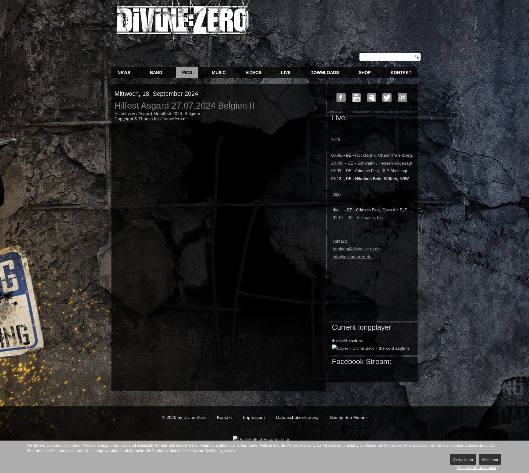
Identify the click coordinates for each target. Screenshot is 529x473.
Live (286, 72)
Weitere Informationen (476, 467)
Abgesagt (371, 163)
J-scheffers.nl (173, 118)
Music (219, 72)
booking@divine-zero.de (356, 248)
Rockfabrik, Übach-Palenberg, (384, 155)
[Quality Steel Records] (262, 439)
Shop (365, 72)
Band (156, 72)
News (124, 72)
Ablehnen (490, 460)
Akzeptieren (463, 460)
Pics (187, 72)
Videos (253, 72)
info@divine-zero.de (352, 256)
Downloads (324, 72)
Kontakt (401, 72)
